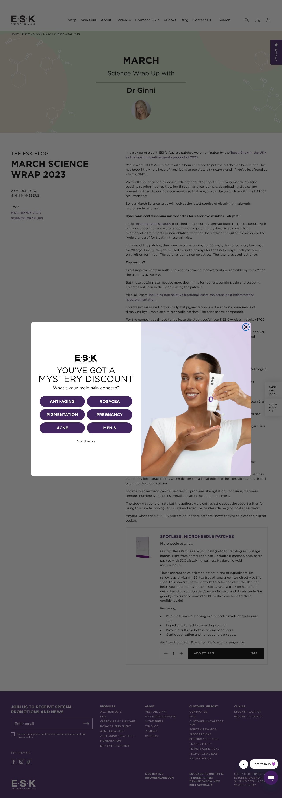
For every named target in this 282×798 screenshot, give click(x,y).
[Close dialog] (245, 327)
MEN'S (109, 427)
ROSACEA (110, 401)
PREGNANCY (109, 414)
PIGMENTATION (62, 414)
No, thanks (86, 441)
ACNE (62, 427)
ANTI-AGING (62, 401)
